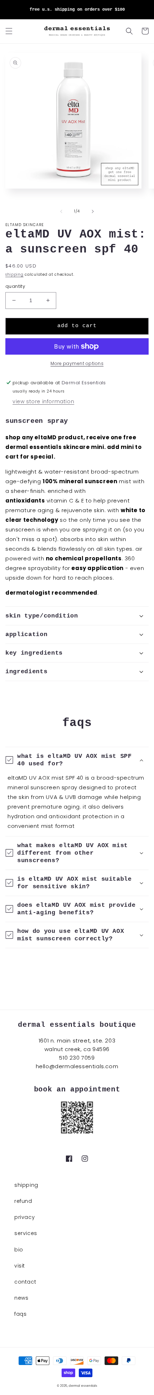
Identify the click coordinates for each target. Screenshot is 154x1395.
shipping (14, 274)
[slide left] (61, 211)
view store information (43, 401)
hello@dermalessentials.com (77, 1066)
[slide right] (93, 211)
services (25, 1233)
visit (19, 1265)
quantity (15, 286)
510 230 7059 (77, 1057)
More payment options (77, 363)
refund (23, 1201)
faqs (20, 1314)
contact (25, 1281)
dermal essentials (83, 1386)
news (21, 1297)
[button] (9, 31)
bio (18, 1249)
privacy (24, 1217)
